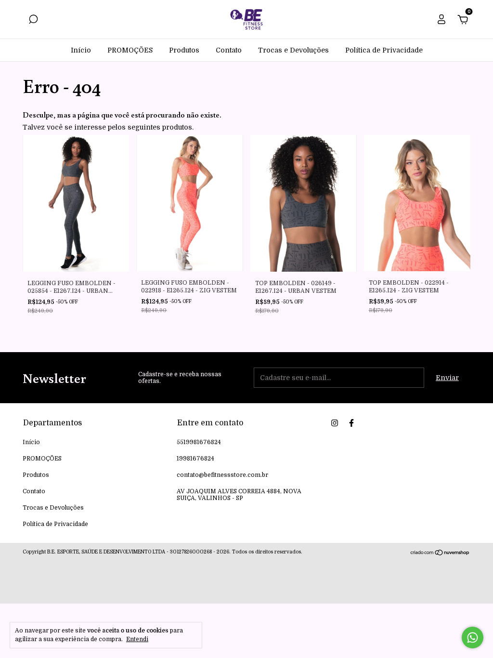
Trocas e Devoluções (293, 50)
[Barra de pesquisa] (33, 20)
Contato (229, 50)
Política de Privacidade (384, 50)
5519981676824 (199, 442)
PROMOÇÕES (130, 50)
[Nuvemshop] (440, 553)
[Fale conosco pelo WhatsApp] (472, 637)
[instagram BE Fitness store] (334, 423)
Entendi (137, 639)
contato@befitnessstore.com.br (222, 475)
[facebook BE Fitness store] (351, 423)
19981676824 (195, 458)
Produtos (184, 50)
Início (81, 50)
